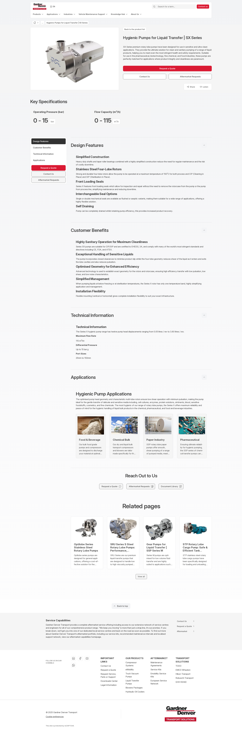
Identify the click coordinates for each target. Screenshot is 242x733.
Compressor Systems (131, 664)
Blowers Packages (134, 687)
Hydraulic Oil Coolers (135, 691)
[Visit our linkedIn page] (73, 658)
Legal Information (109, 685)
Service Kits (155, 669)
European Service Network (158, 682)
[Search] (154, 6)
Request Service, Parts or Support (108, 675)
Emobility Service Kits (158, 675)
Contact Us (106, 666)
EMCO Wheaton (183, 670)
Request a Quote (108, 670)
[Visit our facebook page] (80, 658)
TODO (178, 666)
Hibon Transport (183, 674)
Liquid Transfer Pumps (132, 682)
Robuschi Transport (184, 678)
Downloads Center (109, 681)
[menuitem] (38, 14)
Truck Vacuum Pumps (132, 675)
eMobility (130, 669)
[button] (141, 145)
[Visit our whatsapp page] (73, 665)
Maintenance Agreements (156, 664)
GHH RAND (181, 682)
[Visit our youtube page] (87, 658)
